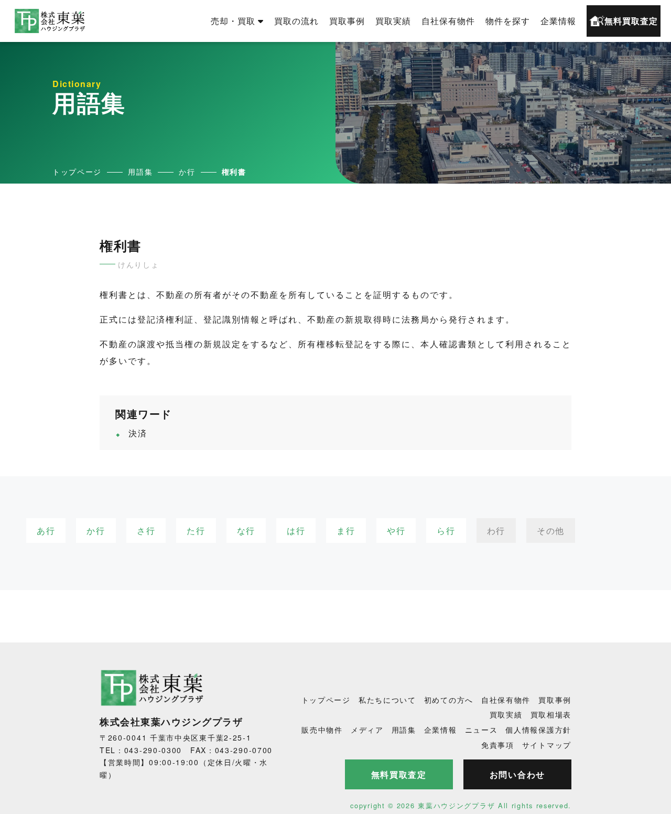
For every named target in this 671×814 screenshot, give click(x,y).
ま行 (346, 530)
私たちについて (387, 699)
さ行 (146, 530)
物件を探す (507, 21)
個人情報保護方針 (538, 729)
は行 (296, 530)
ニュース (481, 729)
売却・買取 (233, 21)
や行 (396, 530)
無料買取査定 (631, 21)
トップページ (326, 699)
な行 (246, 530)
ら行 (446, 530)
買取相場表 (551, 714)
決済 (137, 433)
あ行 (46, 530)
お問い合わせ (517, 774)
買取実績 (393, 21)
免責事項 (497, 745)
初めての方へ (448, 699)
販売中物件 (322, 729)
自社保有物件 (448, 21)
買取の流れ (296, 21)
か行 (95, 530)
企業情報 (558, 21)
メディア (367, 729)
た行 (196, 530)
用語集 (404, 729)
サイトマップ (546, 745)
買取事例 (347, 21)
